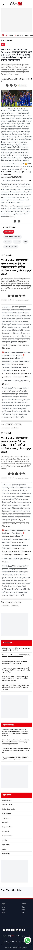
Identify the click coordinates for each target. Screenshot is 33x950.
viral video (15, 428)
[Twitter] (12, 296)
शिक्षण (3, 913)
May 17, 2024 (26, 181)
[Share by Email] (23, 296)
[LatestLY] (16, 5)
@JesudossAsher (7, 374)
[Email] (23, 930)
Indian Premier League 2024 (12, 237)
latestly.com (10, 216)
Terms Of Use (12, 942)
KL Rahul (17, 242)
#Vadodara (5, 358)
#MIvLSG (4, 172)
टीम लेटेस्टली (11, 300)
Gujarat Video (5, 428)
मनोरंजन (24, 904)
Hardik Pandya (9, 232)
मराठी (12, 936)
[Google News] (20, 930)
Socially (20, 36)
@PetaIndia (6, 377)
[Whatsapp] (16, 296)
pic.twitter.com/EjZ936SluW (20, 377)
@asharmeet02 (26, 374)
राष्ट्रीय (3, 904)
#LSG (29, 164)
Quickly (10, 36)
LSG (25, 242)
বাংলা (16, 936)
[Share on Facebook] (15, 221)
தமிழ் (23, 936)
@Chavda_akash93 (18, 364)
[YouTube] (10, 930)
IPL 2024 (7, 242)
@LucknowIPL (6, 174)
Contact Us (20, 942)
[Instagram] (13, 930)
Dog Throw (9, 424)
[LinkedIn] (17, 930)
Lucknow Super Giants (11, 247)
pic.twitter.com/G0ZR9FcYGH (11, 177)
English (5, 936)
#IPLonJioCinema (14, 172)
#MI (23, 164)
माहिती (3, 910)
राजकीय (3, 907)
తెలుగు (19, 936)
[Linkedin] (20, 296)
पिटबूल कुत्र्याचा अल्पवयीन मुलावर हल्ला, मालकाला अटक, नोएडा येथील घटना (15, 345)
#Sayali (11, 358)
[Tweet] (19, 221)
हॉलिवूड (23, 910)
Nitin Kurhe (4, 79)
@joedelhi (17, 374)
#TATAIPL (23, 167)
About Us (5, 942)
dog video (18, 424)
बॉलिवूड (23, 907)
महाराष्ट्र (27, 36)
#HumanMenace (19, 370)
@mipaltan (26, 172)
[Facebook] (9, 296)
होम (2, 255)
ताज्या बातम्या (7, 643)
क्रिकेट (3, 44)
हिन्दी (9, 936)
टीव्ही (23, 913)
